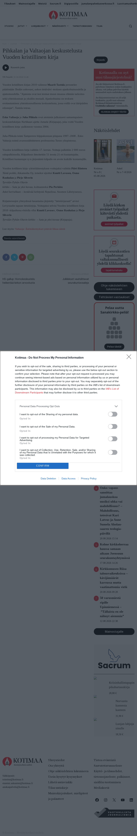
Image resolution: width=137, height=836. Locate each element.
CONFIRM (42, 465)
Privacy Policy (89, 478)
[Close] (130, 357)
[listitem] (68, 406)
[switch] (112, 414)
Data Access (68, 478)
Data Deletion (48, 478)
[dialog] (68, 418)
